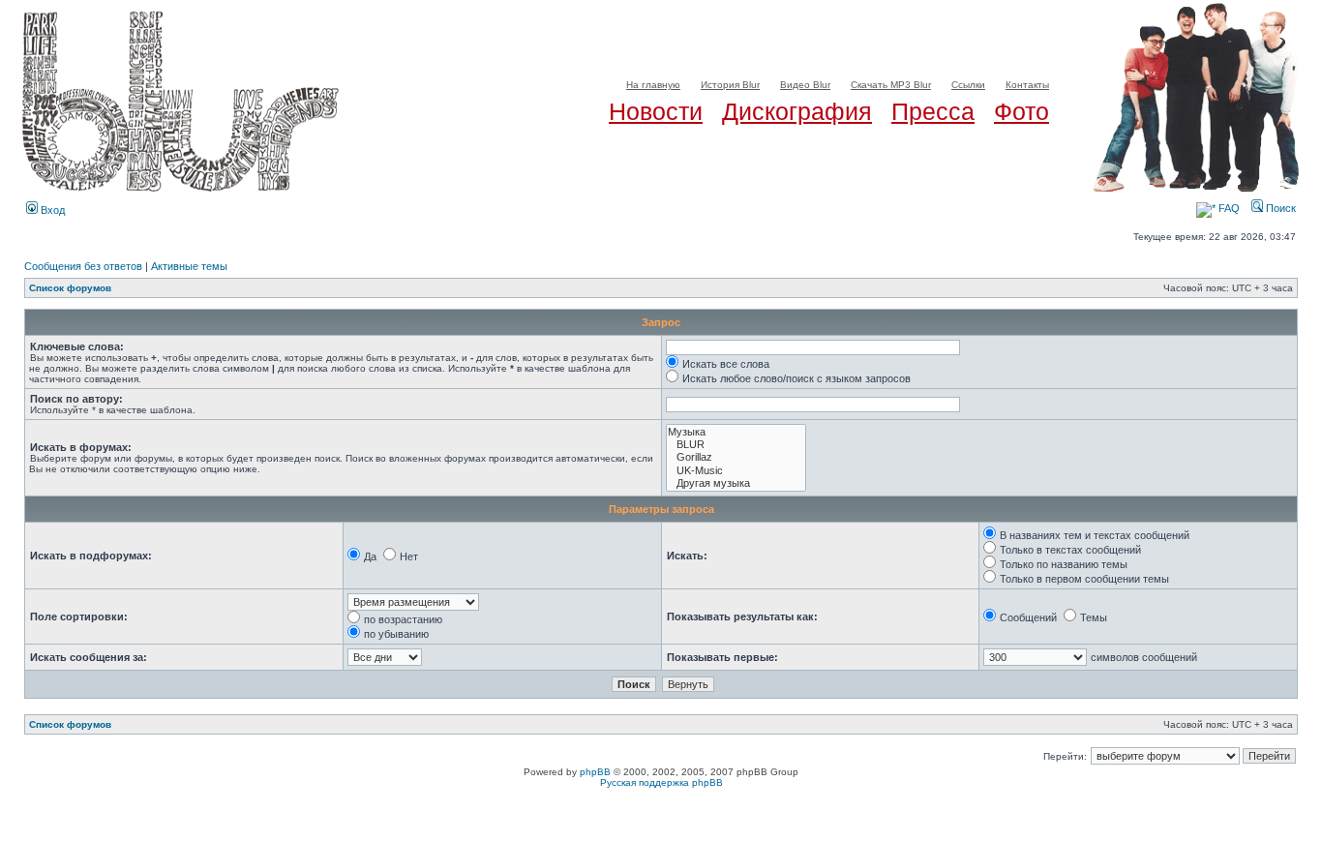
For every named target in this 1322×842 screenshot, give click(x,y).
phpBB (595, 772)
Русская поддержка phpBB (661, 782)
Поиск (1279, 208)
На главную (653, 84)
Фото (1021, 111)
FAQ (1228, 208)
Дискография (797, 111)
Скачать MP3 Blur (891, 84)
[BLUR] (736, 444)
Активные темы (189, 266)
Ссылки (968, 84)
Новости (656, 111)
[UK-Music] (736, 471)
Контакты (1027, 84)
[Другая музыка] (736, 483)
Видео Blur (805, 84)
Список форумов (70, 288)
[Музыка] (736, 432)
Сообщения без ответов (83, 266)
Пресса (933, 111)
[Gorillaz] (736, 457)
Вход (51, 210)
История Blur (730, 84)
